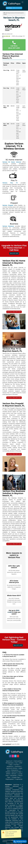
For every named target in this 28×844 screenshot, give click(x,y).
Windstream (10, 763)
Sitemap (19, 843)
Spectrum (9, 761)
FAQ (11, 843)
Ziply (10, 764)
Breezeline (14, 770)
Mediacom (10, 766)
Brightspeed (10, 779)
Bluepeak (13, 775)
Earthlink (18, 766)
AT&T (20, 763)
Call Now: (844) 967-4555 (14, 311)
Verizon (13, 12)
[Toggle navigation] (22, 2)
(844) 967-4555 (14, 253)
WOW (8, 773)
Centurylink (17, 761)
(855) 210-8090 (14, 8)
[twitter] (15, 756)
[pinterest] (18, 756)
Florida (17, 12)
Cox (16, 763)
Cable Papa (7, 12)
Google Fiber (16, 777)
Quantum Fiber (16, 772)
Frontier (16, 764)
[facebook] (10, 756)
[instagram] (13, 756)
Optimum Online (11, 768)
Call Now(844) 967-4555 (14, 47)
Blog (15, 843)
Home (8, 843)
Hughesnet (18, 779)
